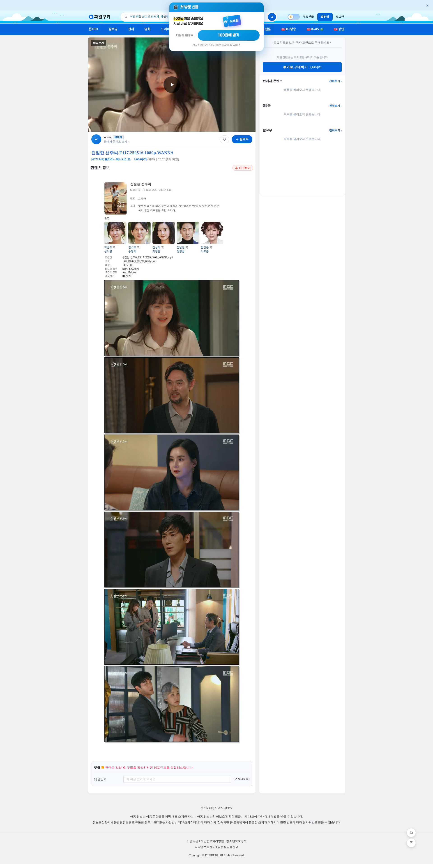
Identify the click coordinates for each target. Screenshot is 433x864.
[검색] (272, 17)
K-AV (314, 29)
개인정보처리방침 (212, 841)
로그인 (340, 17)
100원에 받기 (228, 35)
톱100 (93, 29)
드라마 (165, 29)
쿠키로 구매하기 (302, 67)
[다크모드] (294, 17)
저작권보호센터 (205, 847)
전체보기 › (335, 81)
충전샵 (325, 17)
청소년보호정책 (236, 841)
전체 (131, 29)
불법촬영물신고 (228, 847)
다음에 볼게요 (184, 35)
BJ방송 (289, 29)
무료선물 (308, 17)
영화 (147, 29)
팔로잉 (113, 29)
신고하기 (245, 168)
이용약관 (192, 841)
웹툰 (266, 29)
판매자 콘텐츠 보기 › (116, 141)
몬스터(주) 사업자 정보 (216, 808)
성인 (339, 29)
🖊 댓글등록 (241, 779)
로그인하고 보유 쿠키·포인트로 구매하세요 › (302, 42)
